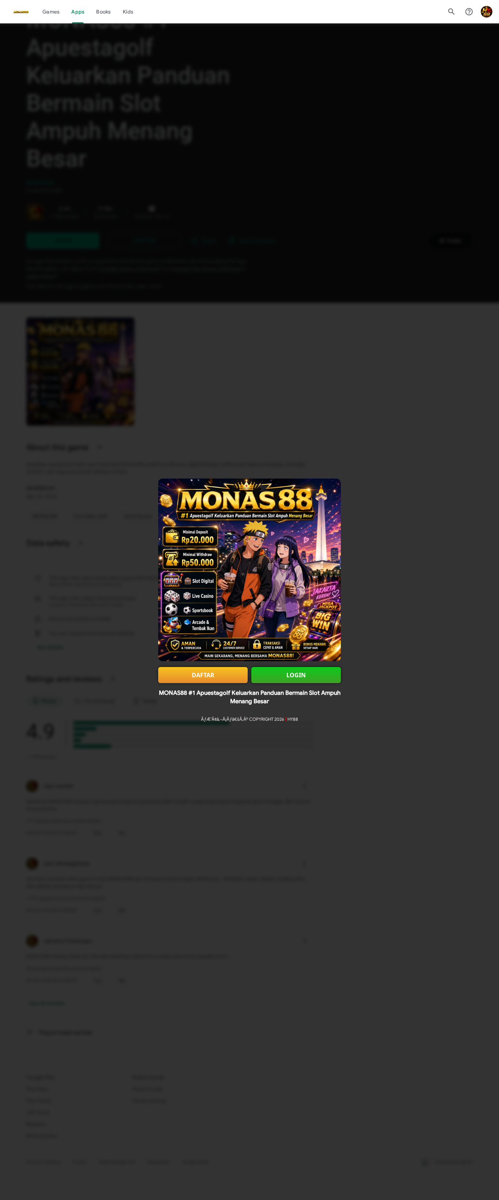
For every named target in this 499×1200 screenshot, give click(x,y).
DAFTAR (203, 675)
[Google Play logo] (20, 11)
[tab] (51, 11)
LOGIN (296, 675)
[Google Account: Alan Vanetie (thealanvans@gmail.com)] (486, 11)
